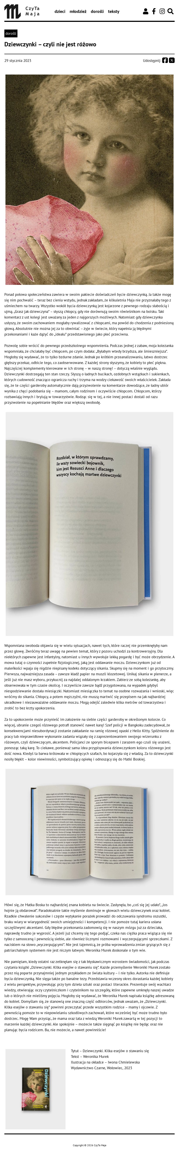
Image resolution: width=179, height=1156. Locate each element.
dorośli (97, 11)
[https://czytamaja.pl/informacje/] (145, 11)
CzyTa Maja (100, 1145)
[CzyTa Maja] (21, 11)
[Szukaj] (170, 11)
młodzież (78, 11)
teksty (113, 11)
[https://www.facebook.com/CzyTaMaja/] (154, 11)
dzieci (60, 11)
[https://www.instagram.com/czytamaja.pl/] (162, 11)
